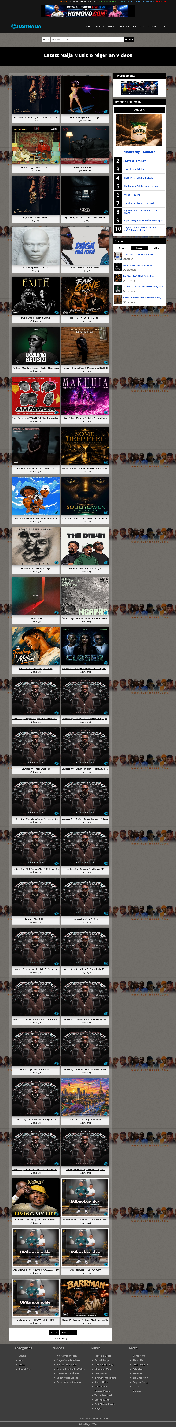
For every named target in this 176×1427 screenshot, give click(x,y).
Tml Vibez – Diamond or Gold (138, 203)
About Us (138, 1360)
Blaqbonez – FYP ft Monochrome (140, 186)
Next (64, 1332)
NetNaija (104, 1418)
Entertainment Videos (69, 1382)
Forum (100, 26)
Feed (64, 1)
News (21, 1360)
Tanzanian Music (103, 1395)
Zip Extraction (140, 1377)
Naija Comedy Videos (68, 1360)
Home (88, 26)
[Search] (164, 26)
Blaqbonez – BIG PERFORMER (138, 177)
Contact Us (139, 1355)
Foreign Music (102, 1390)
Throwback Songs (104, 1364)
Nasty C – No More (131, 254)
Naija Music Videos (67, 1355)
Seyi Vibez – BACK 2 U (134, 160)
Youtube (162, 1)
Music (112, 26)
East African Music (104, 1404)
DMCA (136, 1386)
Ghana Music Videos (68, 1373)
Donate (137, 1390)
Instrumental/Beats (105, 1377)
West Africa (100, 1386)
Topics (122, 248)
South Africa (101, 1382)
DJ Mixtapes (100, 1373)
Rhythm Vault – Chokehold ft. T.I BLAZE (140, 212)
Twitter (136, 1)
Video (157, 248)
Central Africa (102, 1399)
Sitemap (94, 1418)
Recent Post (24, 1368)
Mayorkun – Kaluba (133, 169)
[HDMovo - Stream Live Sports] (88, 16)
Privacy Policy (140, 1364)
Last (73, 1332)
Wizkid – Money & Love (134, 297)
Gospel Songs (101, 1360)
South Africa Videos (67, 1377)
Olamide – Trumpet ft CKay (135, 276)
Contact (153, 26)
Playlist (98, 1408)
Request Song (140, 1382)
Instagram (149, 1)
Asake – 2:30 (129, 287)
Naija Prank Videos (67, 1364)
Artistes (138, 26)
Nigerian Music (102, 1355)
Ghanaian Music (103, 1368)
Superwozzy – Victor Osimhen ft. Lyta (143, 220)
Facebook (124, 1)
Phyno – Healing (131, 194)
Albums (124, 26)
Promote (137, 1373)
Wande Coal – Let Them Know (137, 265)
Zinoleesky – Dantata (139, 152)
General (22, 1355)
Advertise (138, 1368)
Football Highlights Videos (71, 1368)
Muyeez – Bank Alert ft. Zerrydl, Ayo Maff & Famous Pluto (142, 229)
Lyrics (21, 1364)
